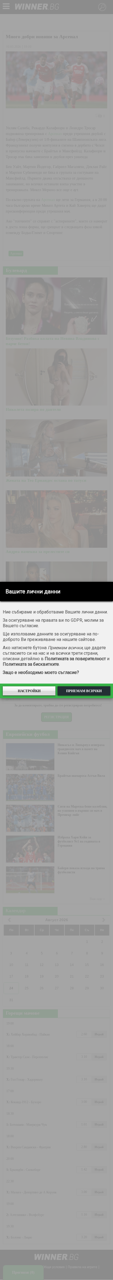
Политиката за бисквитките (31, 664)
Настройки (29, 691)
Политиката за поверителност (75, 658)
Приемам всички (84, 691)
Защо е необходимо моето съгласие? (41, 672)
